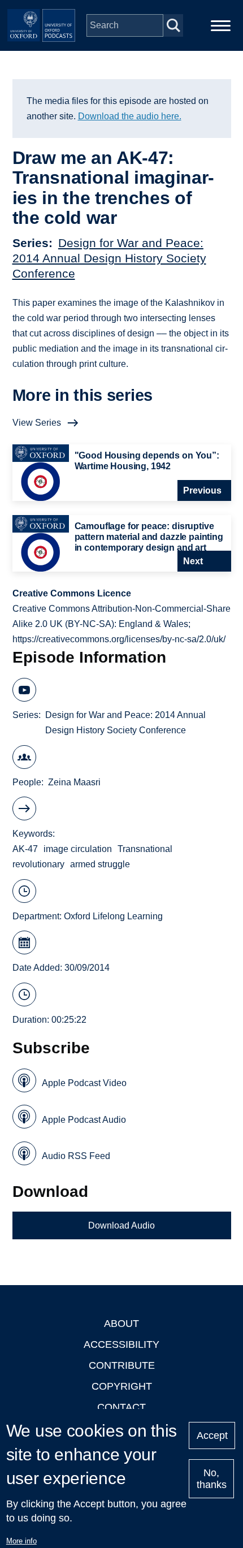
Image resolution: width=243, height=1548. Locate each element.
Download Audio (121, 1225)
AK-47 (25, 849)
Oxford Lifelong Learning (113, 916)
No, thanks (212, 1478)
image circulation (78, 849)
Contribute (122, 1365)
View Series (36, 422)
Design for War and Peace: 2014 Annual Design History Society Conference (109, 258)
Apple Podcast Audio (84, 1120)
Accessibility (121, 1344)
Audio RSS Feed (76, 1156)
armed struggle (100, 864)
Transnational (145, 849)
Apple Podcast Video (84, 1083)
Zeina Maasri (74, 782)
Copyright (122, 1386)
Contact (121, 1407)
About (121, 1323)
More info (21, 1541)
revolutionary (38, 864)
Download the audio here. (129, 116)
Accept (212, 1435)
